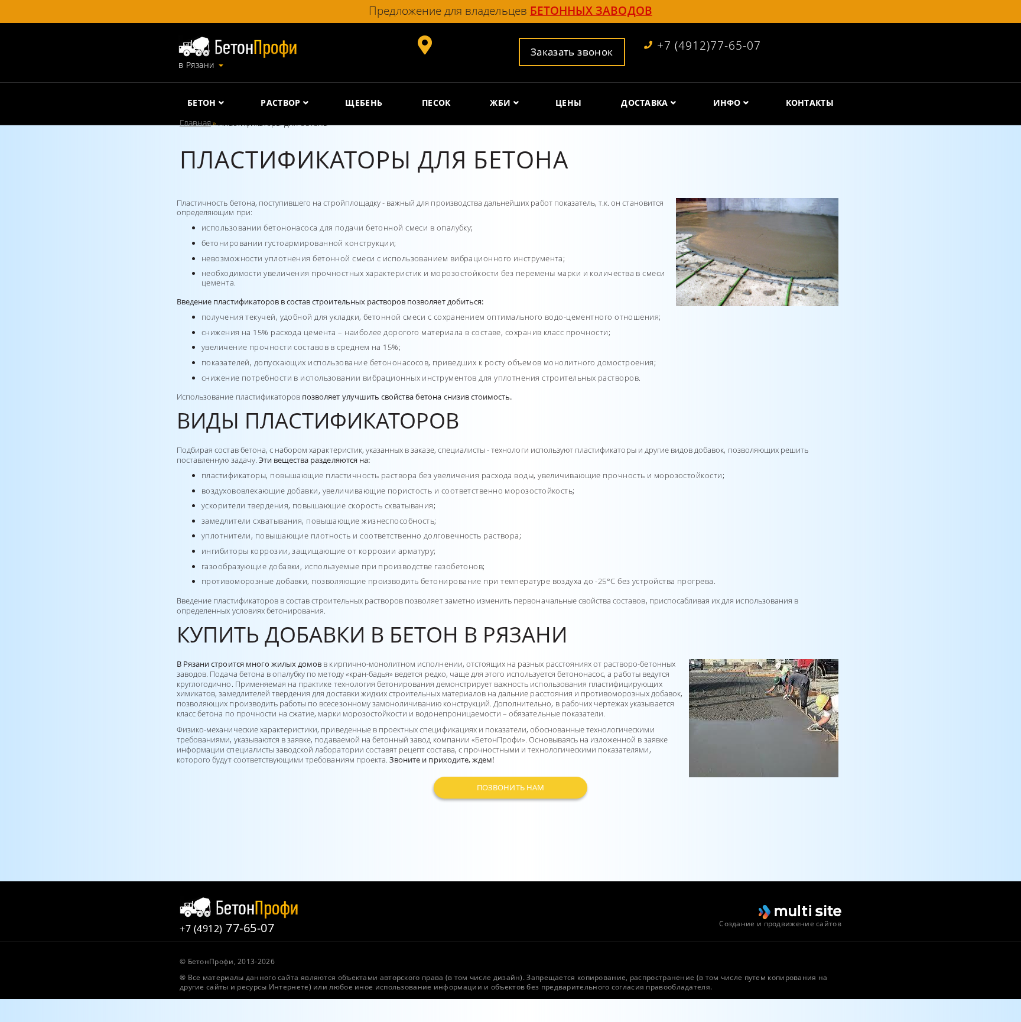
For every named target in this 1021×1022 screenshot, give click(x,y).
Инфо (727, 102)
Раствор (280, 102)
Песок (436, 102)
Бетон (201, 102)
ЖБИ (500, 102)
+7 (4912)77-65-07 (709, 45)
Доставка (644, 102)
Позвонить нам (510, 787)
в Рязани (196, 65)
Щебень (363, 102)
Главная (195, 122)
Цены (568, 102)
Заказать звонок (572, 51)
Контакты (810, 102)
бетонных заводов (591, 10)
